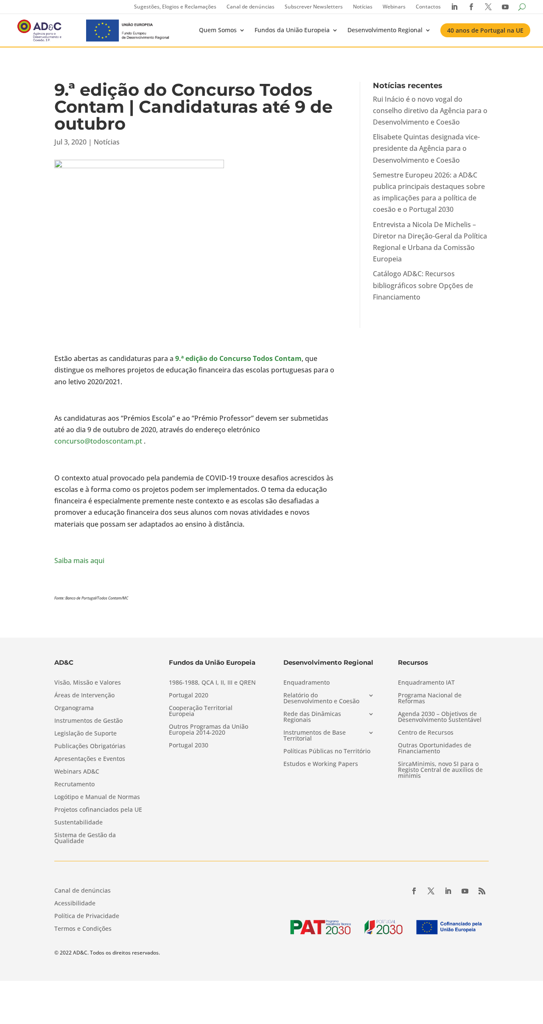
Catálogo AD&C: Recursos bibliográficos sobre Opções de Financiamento (423, 285)
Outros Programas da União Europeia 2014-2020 (208, 730)
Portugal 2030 (188, 745)
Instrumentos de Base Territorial (314, 736)
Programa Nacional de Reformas (430, 698)
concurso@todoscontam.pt (98, 441)
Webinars (394, 6)
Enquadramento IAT (426, 683)
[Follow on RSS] (482, 891)
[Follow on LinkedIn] (448, 891)
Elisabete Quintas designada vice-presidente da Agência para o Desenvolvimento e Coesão (426, 148)
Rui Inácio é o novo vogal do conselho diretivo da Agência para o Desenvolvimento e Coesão (430, 110)
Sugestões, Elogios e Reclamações (175, 6)
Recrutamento (74, 784)
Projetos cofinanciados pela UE (98, 810)
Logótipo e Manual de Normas (97, 797)
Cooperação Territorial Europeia (200, 711)
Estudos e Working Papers (320, 764)
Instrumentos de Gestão (88, 721)
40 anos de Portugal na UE (485, 30)
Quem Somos (218, 30)
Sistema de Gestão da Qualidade (85, 838)
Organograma (74, 708)
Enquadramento (306, 683)
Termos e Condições (83, 929)
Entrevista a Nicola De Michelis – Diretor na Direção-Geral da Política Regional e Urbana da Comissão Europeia (430, 242)
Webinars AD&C (76, 772)
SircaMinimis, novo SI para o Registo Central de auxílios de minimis (440, 770)
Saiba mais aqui (79, 560)
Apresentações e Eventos (89, 759)
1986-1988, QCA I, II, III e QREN (212, 683)
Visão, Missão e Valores (87, 683)
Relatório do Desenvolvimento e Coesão (321, 698)
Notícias (362, 6)
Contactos (428, 6)
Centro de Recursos (425, 733)
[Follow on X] (431, 891)
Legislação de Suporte (85, 733)
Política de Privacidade (86, 916)
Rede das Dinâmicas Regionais (312, 717)
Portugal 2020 (188, 695)
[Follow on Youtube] (465, 891)
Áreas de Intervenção (84, 695)
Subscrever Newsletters (314, 6)
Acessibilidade (74, 903)
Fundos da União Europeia (292, 30)
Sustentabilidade (78, 822)
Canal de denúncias (250, 6)
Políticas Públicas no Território (326, 751)
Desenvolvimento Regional (385, 30)
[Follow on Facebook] (414, 891)
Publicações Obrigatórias (90, 746)
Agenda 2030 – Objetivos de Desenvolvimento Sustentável (439, 717)
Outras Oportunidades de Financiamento (434, 748)
